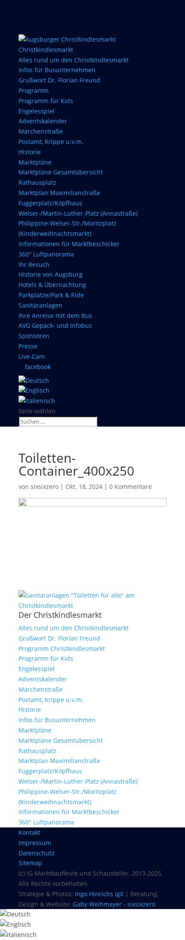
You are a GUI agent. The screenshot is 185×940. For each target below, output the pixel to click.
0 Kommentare (130, 486)
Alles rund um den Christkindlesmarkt (73, 60)
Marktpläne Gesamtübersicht (60, 172)
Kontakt (29, 832)
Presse (27, 346)
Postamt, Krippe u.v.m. (50, 141)
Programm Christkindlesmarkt (61, 648)
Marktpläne (35, 162)
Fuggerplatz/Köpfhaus (50, 203)
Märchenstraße (40, 131)
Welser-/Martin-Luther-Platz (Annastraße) (78, 213)
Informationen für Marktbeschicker (69, 244)
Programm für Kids (45, 101)
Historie (29, 152)
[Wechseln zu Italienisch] (36, 401)
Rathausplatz (37, 182)
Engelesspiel (36, 111)
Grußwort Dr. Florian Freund (59, 80)
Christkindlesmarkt (45, 50)
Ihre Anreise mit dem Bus (55, 315)
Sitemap (30, 863)
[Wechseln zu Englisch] (33, 390)
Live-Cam (31, 356)
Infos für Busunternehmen (57, 70)
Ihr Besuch (33, 264)
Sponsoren (33, 336)
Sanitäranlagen (40, 305)
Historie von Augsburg (50, 274)
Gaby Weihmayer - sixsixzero (114, 904)
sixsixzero (45, 486)
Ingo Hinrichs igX (99, 894)
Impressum (34, 843)
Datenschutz (36, 853)
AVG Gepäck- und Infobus (55, 325)
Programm (33, 90)
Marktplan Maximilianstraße (59, 193)
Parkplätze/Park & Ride (51, 295)
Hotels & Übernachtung (52, 285)
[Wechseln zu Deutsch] (15, 914)
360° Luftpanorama (46, 254)
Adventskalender (42, 121)
